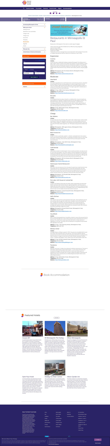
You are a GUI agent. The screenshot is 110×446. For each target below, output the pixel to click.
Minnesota (68, 15)
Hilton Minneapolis (73, 338)
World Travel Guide (33, 15)
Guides (40, 15)
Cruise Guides (58, 420)
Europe (46, 418)
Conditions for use (81, 422)
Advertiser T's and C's (82, 418)
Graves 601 (26, 338)
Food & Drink (53, 8)
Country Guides (30, 8)
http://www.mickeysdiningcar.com (64, 242)
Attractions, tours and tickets (29, 31)
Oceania (46, 424)
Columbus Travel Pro (82, 416)
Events (24, 45)
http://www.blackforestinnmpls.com (64, 145)
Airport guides (58, 412)
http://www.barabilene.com (62, 130)
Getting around (26, 29)
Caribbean (46, 416)
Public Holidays (58, 424)
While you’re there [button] (27, 27)
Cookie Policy (80, 430)
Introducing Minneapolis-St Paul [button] (30, 24)
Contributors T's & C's (82, 420)
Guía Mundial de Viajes (82, 414)
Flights (59, 8)
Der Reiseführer (81, 412)
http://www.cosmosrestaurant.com (64, 73)
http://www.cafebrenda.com (62, 161)
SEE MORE (56, 317)
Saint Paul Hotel (28, 377)
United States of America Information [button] (32, 51)
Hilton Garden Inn (73, 377)
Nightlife (25, 43)
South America (47, 426)
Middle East (47, 420)
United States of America (58, 15)
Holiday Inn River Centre (53, 377)
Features (45, 8)
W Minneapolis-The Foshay (54, 338)
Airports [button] (25, 86)
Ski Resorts (58, 426)
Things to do (26, 35)
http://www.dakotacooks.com (63, 177)
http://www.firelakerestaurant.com (64, 193)
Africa (46, 412)
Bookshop (69, 414)
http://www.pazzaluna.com (62, 260)
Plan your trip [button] (26, 49)
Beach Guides (58, 414)
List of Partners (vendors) (54, 444)
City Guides (38, 8)
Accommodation (67, 8)
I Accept (97, 439)
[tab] (34, 24)
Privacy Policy (80, 428)
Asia (45, 414)
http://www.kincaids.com (61, 110)
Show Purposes (98, 443)
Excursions (25, 37)
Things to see (26, 33)
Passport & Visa (59, 422)
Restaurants (26, 41)
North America (47, 15)
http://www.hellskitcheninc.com (63, 211)
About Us (68, 412)
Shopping (25, 39)
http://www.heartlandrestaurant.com (64, 93)
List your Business (70, 416)
